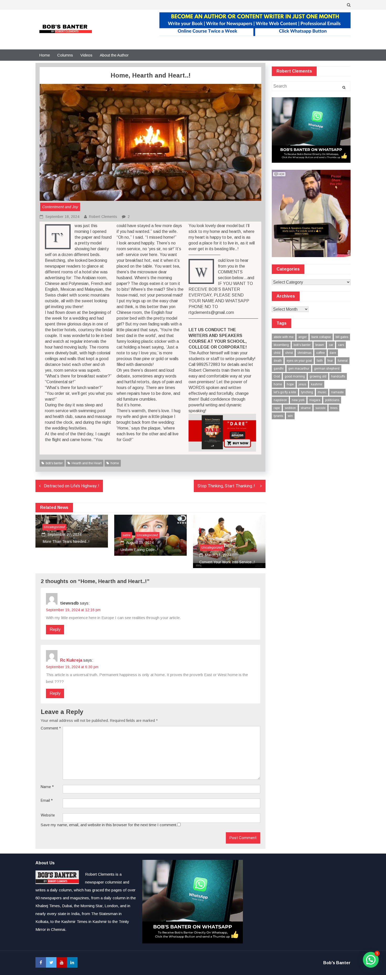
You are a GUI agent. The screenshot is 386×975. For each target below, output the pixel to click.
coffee (320, 353)
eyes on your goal (299, 361)
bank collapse (321, 337)
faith (320, 361)
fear (330, 361)
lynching (307, 392)
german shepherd (327, 368)
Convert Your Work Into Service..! (227, 562)
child (277, 353)
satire (127, 535)
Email (47, 801)
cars (341, 345)
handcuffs (338, 376)
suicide (320, 408)
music (322, 392)
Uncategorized (54, 527)
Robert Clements (103, 217)
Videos (86, 55)
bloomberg (281, 345)
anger (302, 337)
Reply (55, 629)
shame (306, 408)
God (277, 376)
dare (333, 353)
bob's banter (54, 463)
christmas (304, 353)
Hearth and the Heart (87, 463)
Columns (65, 55)
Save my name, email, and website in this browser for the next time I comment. (109, 825)
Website (48, 815)
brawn (319, 345)
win (290, 416)
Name (47, 787)
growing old (318, 376)
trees (333, 408)
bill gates (342, 337)
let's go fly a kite (285, 392)
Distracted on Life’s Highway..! (71, 485)
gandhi (279, 368)
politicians (332, 400)
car (331, 345)
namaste (337, 392)
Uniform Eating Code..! (139, 550)
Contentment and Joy (60, 207)
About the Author (114, 55)
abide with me (284, 337)
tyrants (278, 416)
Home (44, 55)
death (278, 361)
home (115, 463)
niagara (314, 400)
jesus (302, 384)
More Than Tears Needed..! (65, 541)
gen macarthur (298, 368)
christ (289, 353)
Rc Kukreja (71, 660)
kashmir (316, 384)
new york (298, 400)
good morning (295, 376)
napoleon (280, 400)
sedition (290, 408)
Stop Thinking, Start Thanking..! (227, 485)
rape (277, 408)
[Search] (343, 87)
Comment (51, 728)
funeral (343, 361)
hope (290, 384)
